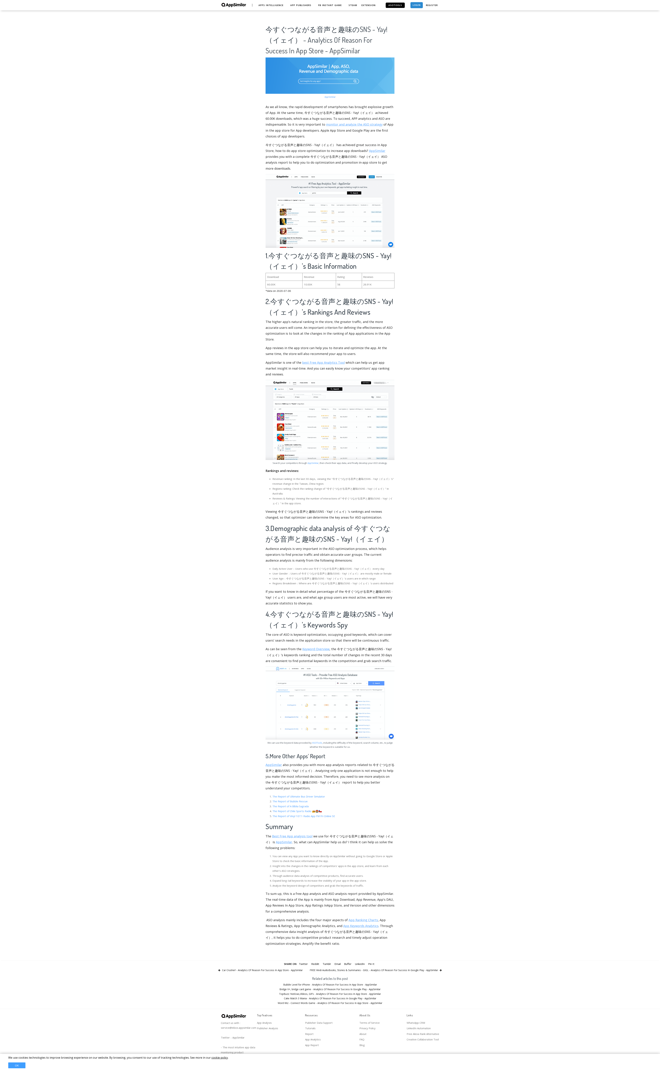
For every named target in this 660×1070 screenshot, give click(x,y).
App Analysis (264, 1022)
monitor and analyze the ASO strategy (354, 124)
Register (432, 5)
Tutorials (310, 1028)
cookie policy (219, 1058)
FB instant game (330, 5)
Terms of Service (369, 1022)
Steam (353, 5)
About (362, 1034)
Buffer (347, 964)
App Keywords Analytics (360, 926)
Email (337, 964)
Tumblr (327, 964)
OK (17, 1065)
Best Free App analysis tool (292, 836)
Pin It (371, 964)
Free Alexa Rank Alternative (423, 1034)
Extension (368, 5)
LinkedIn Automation (419, 1028)
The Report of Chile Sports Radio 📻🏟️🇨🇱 (297, 811)
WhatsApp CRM (416, 1022)
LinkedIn (360, 964)
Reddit (315, 964)
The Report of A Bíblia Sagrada (290, 806)
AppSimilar (330, 96)
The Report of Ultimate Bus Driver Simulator (298, 796)
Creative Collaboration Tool (423, 1039)
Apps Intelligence (270, 5)
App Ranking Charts (363, 920)
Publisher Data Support (319, 1022)
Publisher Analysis (267, 1028)
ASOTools (317, 742)
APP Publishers (300, 5)
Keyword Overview (315, 649)
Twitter (303, 964)
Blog (362, 1045)
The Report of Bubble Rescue (290, 801)
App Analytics (313, 1039)
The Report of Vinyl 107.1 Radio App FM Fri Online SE (303, 816)
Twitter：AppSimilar (233, 1037)
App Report (312, 1045)
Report (309, 1034)
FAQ (361, 1039)
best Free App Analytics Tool (323, 362)
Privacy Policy (367, 1028)
